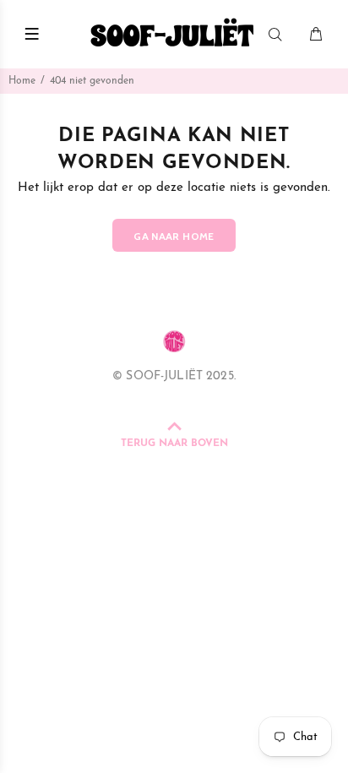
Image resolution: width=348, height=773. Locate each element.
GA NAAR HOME (173, 236)
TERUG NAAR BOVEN (174, 443)
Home (21, 81)
